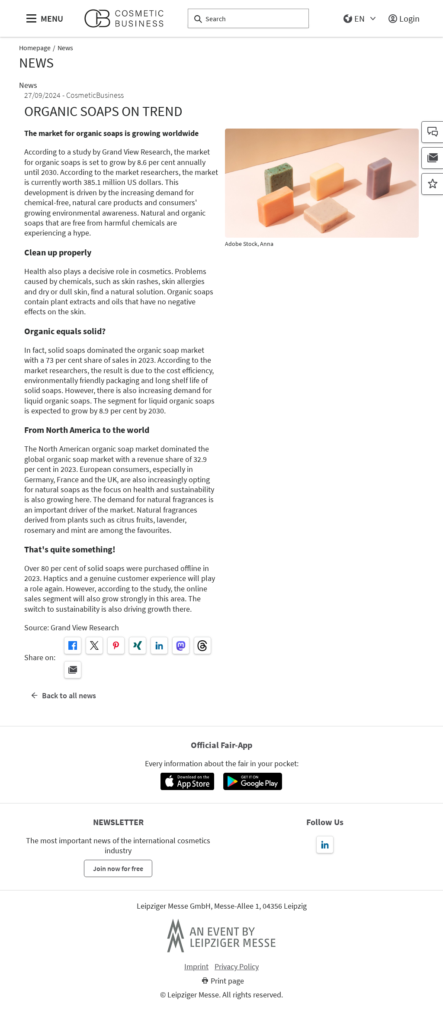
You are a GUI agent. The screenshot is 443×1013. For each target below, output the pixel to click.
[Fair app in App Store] (187, 781)
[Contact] (432, 132)
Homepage (35, 47)
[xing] (137, 645)
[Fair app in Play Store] (252, 781)
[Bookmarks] (432, 184)
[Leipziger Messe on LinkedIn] (325, 844)
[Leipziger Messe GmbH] (221, 935)
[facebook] (72, 645)
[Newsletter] (432, 158)
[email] (72, 669)
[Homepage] (127, 18)
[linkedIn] (159, 645)
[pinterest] (116, 645)
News (65, 47)
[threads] (202, 645)
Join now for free (118, 868)
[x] (94, 645)
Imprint (196, 966)
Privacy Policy (237, 966)
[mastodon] (180, 645)
